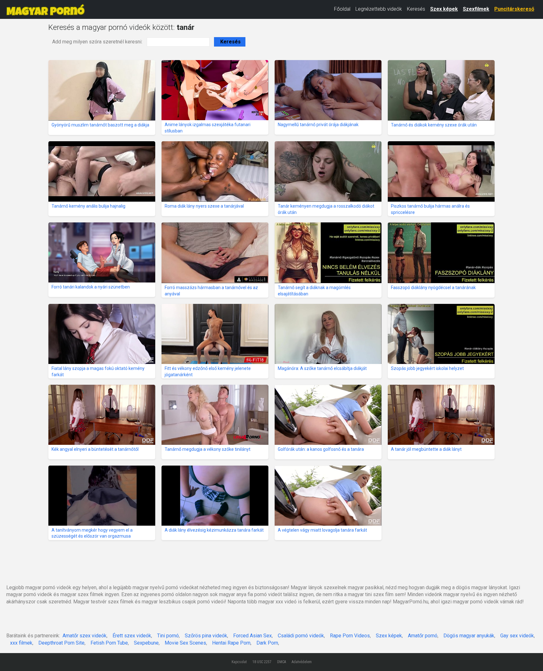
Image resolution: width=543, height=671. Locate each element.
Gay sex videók (517, 636)
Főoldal (342, 9)
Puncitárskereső (514, 9)
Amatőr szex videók (85, 636)
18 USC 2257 (262, 662)
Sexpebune (146, 643)
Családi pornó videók (301, 636)
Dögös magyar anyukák (468, 636)
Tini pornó (168, 636)
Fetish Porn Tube (109, 643)
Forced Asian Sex (252, 636)
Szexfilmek (476, 9)
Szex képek (444, 9)
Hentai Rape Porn (231, 643)
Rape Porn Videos (350, 636)
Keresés (416, 9)
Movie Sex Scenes (185, 643)
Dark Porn (267, 643)
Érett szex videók (131, 636)
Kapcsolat (239, 662)
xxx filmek (21, 643)
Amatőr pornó (422, 636)
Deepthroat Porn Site (61, 643)
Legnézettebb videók (378, 9)
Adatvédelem (302, 662)
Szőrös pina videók (206, 636)
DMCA (281, 662)
